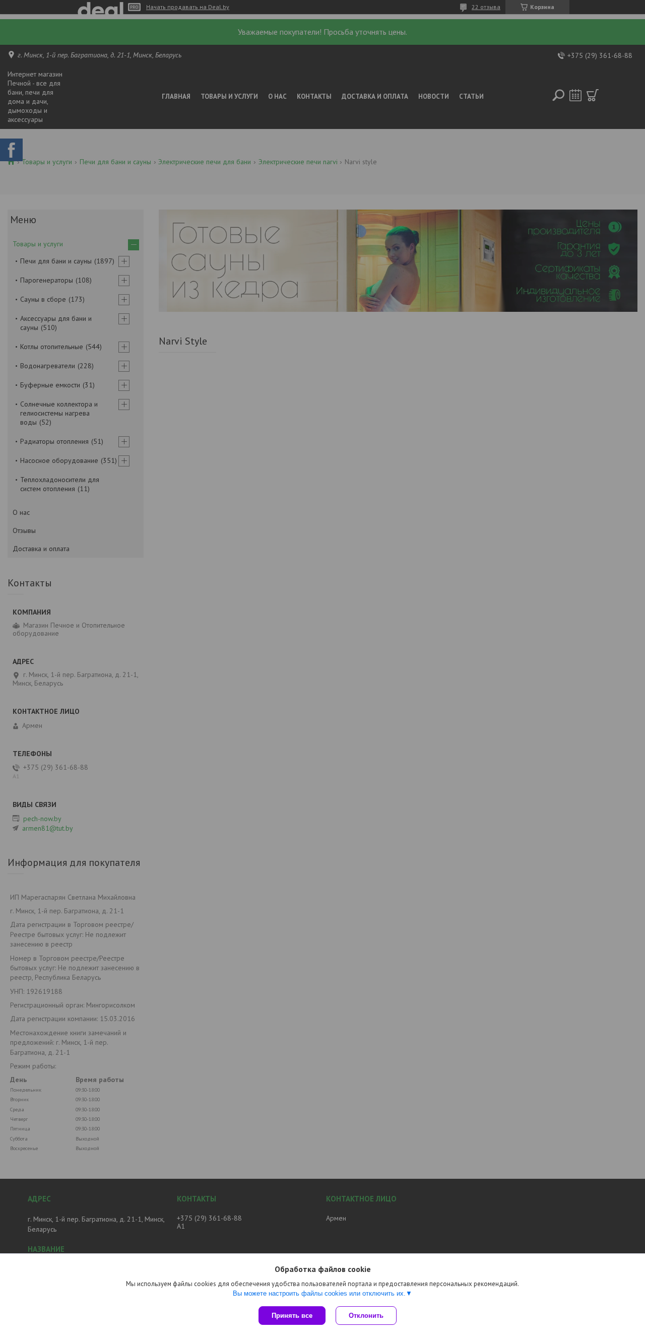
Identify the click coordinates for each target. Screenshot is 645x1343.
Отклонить (366, 1315)
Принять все (292, 1315)
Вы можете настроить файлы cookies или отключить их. (319, 1293)
